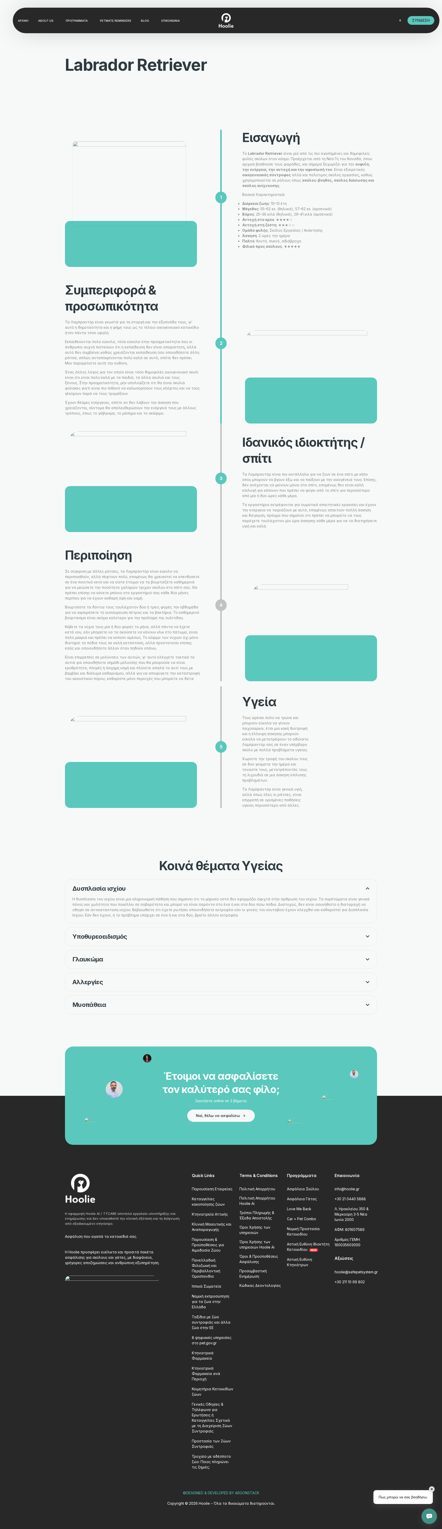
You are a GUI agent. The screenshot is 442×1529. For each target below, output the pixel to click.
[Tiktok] (378, 20)
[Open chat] (429, 1516)
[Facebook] (343, 20)
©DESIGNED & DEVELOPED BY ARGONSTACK (221, 1493)
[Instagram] (361, 20)
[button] (221, 901)
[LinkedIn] (370, 20)
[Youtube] (352, 20)
